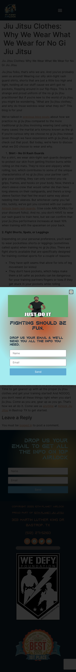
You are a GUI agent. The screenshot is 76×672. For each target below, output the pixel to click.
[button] (71, 292)
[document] (38, 336)
